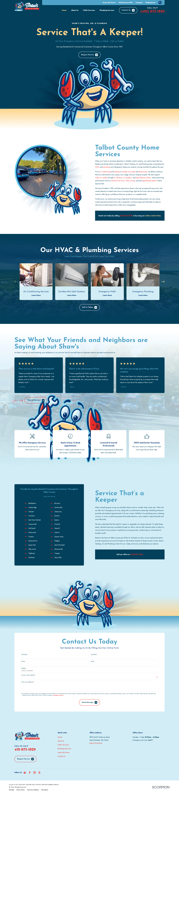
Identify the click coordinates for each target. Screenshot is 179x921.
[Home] (26, 6)
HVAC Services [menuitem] (89, 10)
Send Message (87, 702)
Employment (150, 2)
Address (23, 668)
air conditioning (105, 171)
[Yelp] (39, 772)
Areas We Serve (109, 2)
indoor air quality (101, 177)
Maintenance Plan (126, 2)
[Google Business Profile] (25, 772)
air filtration (118, 177)
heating (117, 171)
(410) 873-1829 (152, 11)
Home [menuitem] (64, 10)
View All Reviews (33, 400)
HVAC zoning (130, 180)
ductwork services (117, 180)
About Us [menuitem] (74, 10)
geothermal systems (150, 180)
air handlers (127, 177)
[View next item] (163, 281)
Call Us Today (87, 307)
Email (92, 661)
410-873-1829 (25, 750)
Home (60, 737)
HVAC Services (63, 745)
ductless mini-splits (128, 171)
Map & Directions (96, 743)
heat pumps (143, 171)
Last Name (94, 654)
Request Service (87, 55)
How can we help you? (27, 682)
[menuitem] (11, 789)
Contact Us (126, 10)
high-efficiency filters (143, 177)
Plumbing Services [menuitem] (107, 10)
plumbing (106, 167)
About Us (61, 741)
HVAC (97, 167)
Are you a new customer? (28, 675)
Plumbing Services (64, 748)
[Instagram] (34, 772)
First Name (24, 654)
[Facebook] (30, 772)
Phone (23, 661)
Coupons (139, 2)
